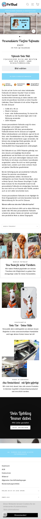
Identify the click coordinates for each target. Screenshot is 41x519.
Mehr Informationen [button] (11, 509)
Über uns (6, 497)
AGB (3, 469)
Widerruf (5, 477)
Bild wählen (20, 68)
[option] (20, 11)
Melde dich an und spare (13, 490)
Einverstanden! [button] (20, 515)
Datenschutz (6, 473)
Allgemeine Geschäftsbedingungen (14, 480)
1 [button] (19, 36)
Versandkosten (25, 47)
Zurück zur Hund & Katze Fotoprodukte (22, 453)
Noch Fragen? (9, 226)
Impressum (6, 466)
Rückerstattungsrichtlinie (10, 484)
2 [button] (21, 36)
